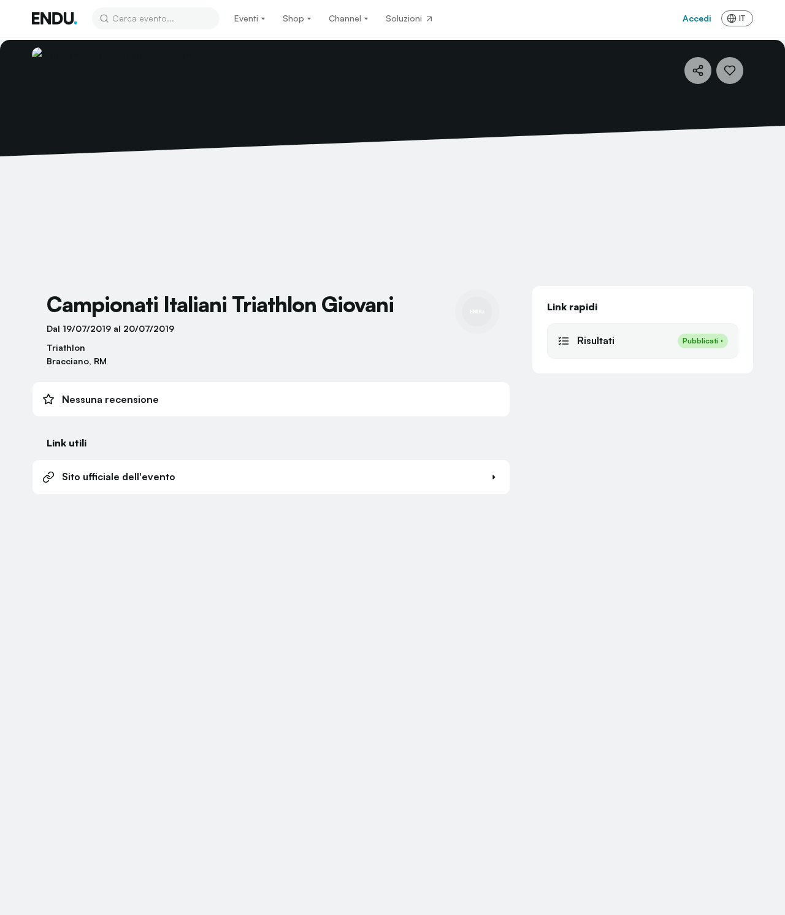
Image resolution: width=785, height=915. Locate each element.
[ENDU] (54, 18)
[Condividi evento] (697, 70)
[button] (271, 477)
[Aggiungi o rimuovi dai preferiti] (729, 70)
